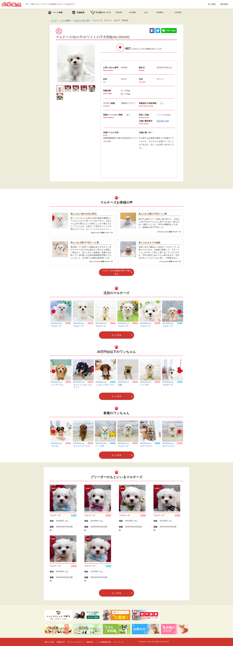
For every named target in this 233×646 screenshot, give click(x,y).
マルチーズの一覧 (81, 20)
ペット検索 (65, 20)
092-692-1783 (163, 121)
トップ (54, 20)
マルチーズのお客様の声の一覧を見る (116, 272)
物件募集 (224, 4)
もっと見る (116, 335)
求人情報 (212, 4)
